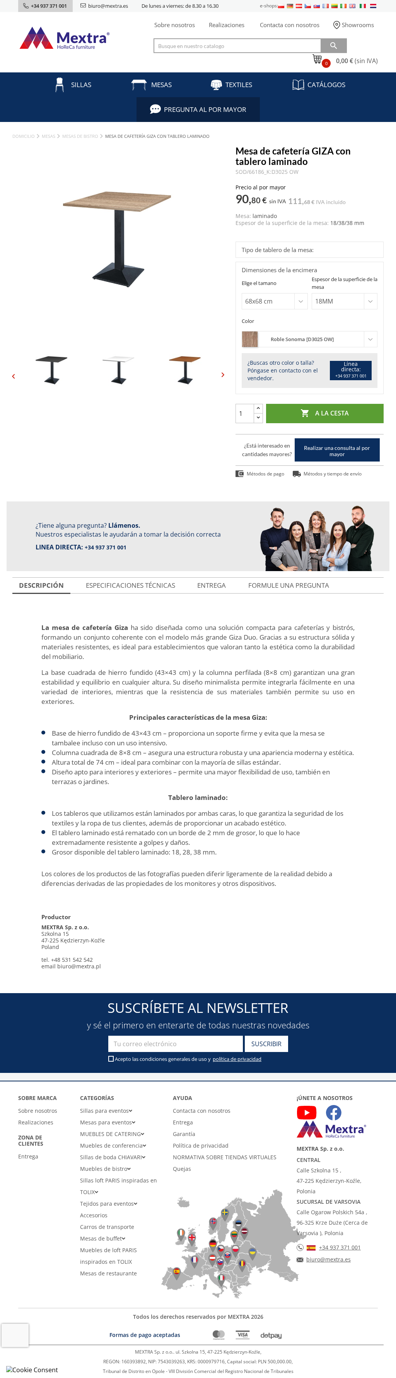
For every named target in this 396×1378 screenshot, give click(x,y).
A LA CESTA (324, 413)
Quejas (182, 1168)
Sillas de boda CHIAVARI (111, 1157)
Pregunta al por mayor (205, 109)
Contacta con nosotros (289, 25)
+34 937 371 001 (105, 547)
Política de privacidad (201, 1145)
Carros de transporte (107, 1226)
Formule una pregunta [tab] (288, 585)
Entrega (28, 1156)
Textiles (238, 84)
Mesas (161, 84)
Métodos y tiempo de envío (333, 473)
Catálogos (326, 84)
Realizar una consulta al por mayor (337, 450)
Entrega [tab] (211, 585)
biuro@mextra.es (108, 5)
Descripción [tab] (41, 585)
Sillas (81, 84)
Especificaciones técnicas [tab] (130, 585)
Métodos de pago (265, 473)
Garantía (184, 1134)
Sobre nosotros (174, 25)
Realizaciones (226, 25)
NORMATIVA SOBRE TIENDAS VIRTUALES (225, 1157)
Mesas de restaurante (108, 1273)
